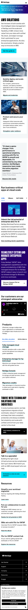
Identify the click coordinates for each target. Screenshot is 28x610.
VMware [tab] (10, 198)
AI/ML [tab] (3, 198)
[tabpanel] (14, 221)
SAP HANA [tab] (19, 198)
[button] (26, 2)
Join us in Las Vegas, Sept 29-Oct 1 (12, 11)
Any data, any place (8, 339)
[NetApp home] (6, 2)
